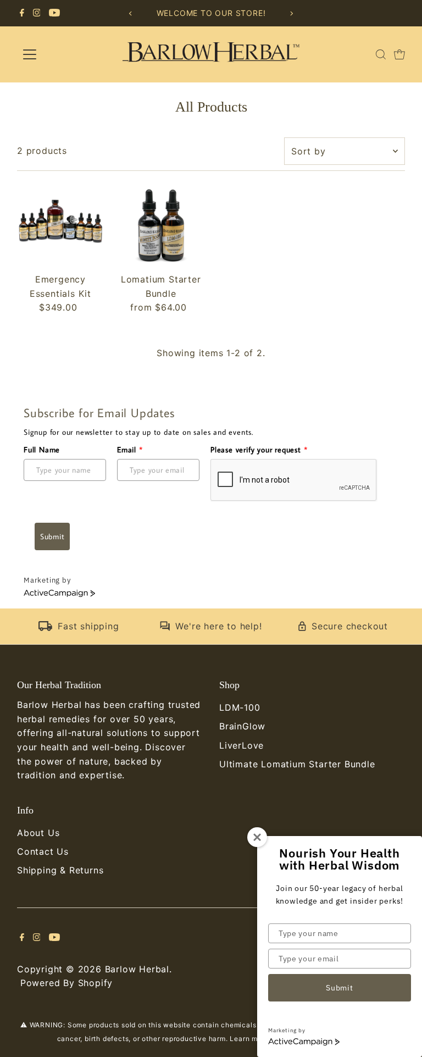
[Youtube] (54, 13)
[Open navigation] (62, 54)
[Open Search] (381, 54)
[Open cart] (399, 54)
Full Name (42, 450)
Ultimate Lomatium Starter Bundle (297, 764)
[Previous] (130, 13)
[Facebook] (22, 13)
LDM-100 (239, 707)
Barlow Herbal (137, 969)
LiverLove (241, 745)
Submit (52, 536)
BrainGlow (242, 726)
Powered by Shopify (66, 982)
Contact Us (43, 851)
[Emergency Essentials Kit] (60, 225)
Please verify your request (258, 450)
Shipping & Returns (60, 870)
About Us (38, 832)
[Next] (291, 13)
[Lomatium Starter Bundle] (161, 225)
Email (130, 450)
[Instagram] (36, 13)
